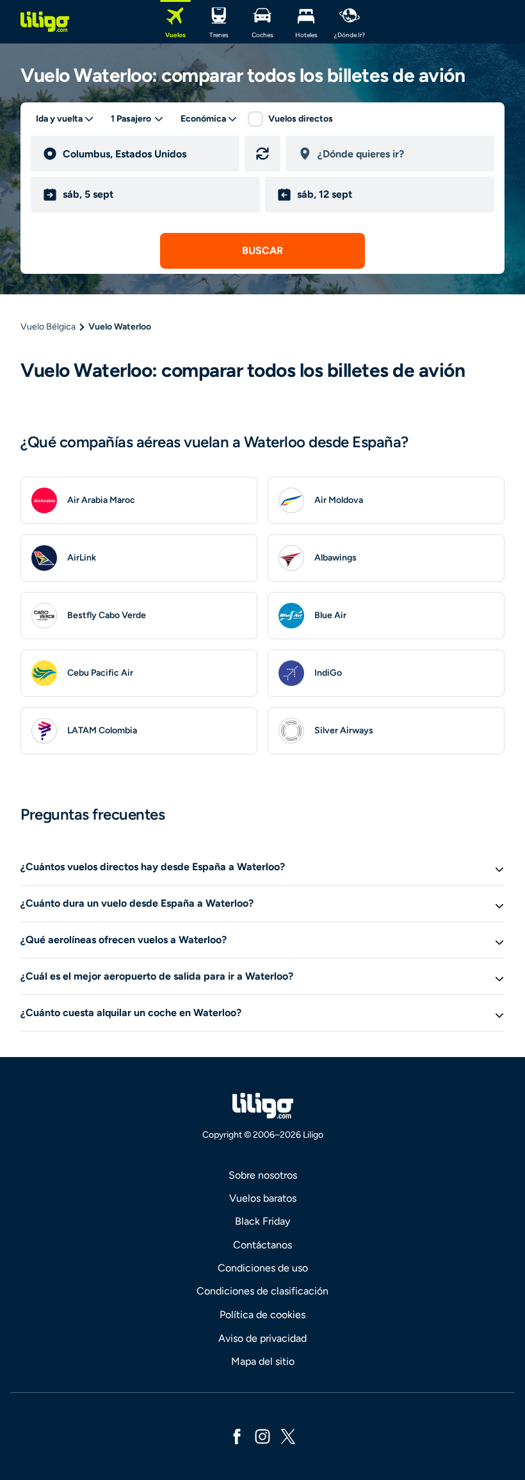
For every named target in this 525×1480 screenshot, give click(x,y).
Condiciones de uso (263, 1268)
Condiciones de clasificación (262, 1291)
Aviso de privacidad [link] (262, 1338)
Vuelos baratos (262, 1198)
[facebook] (237, 1435)
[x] (288, 1435)
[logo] (44, 22)
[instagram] (262, 1435)
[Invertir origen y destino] (262, 153)
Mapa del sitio (263, 1361)
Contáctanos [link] (262, 1245)
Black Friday (262, 1221)
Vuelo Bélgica (48, 326)
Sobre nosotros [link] (263, 1175)
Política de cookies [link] (262, 1315)
